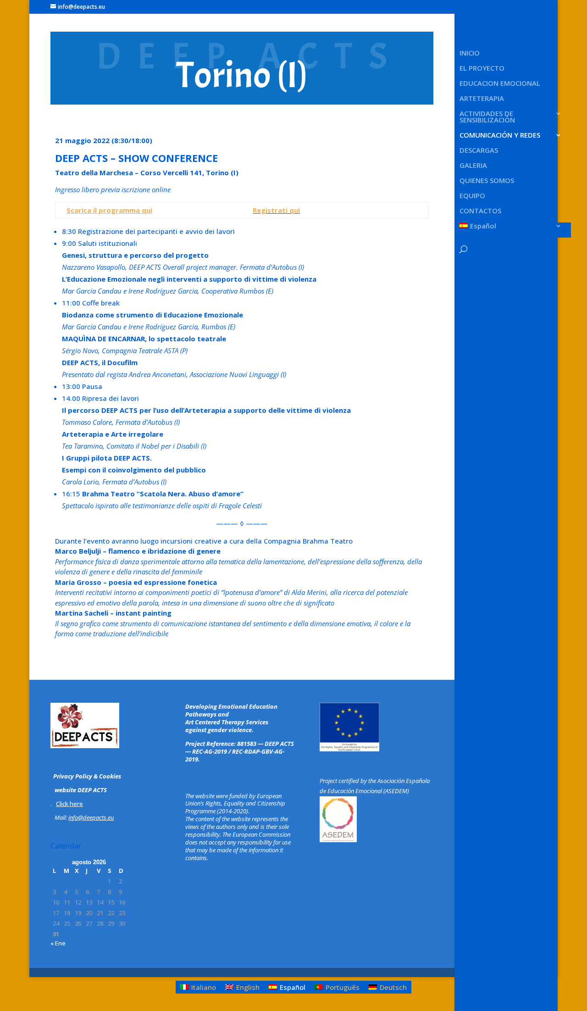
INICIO (470, 53)
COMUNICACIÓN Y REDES (500, 135)
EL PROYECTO (482, 68)
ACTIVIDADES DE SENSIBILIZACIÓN (487, 117)
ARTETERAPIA (482, 99)
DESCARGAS (479, 151)
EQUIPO (472, 196)
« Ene (58, 943)
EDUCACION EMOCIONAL (500, 84)
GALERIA (473, 166)
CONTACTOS (480, 211)
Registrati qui (276, 210)
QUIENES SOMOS (487, 181)
